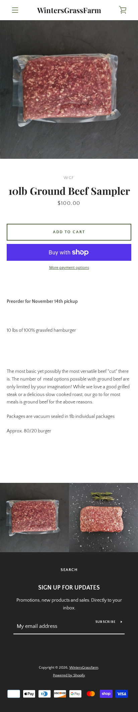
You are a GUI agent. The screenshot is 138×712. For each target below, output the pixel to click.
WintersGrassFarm (69, 10)
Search (69, 570)
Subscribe (105, 622)
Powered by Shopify (69, 675)
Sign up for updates (69, 587)
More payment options (69, 267)
